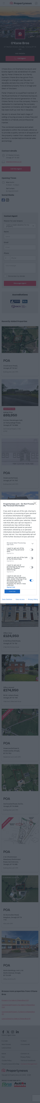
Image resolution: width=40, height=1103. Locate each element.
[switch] (31, 550)
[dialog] (20, 552)
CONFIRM (12, 591)
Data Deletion (7, 599)
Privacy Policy (33, 599)
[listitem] (20, 543)
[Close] (36, 504)
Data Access (20, 599)
